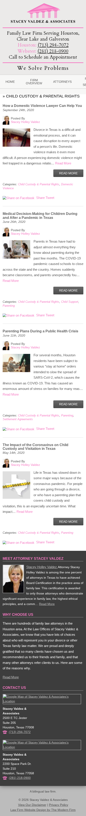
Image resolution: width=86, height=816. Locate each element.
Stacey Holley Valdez (42, 567)
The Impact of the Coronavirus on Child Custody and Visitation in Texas (35, 446)
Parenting (9, 305)
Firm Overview (34, 81)
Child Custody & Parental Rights (38, 184)
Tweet (50, 198)
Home (10, 81)
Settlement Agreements (18, 419)
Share (40, 198)
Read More (63, 163)
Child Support (69, 301)
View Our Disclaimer (32, 805)
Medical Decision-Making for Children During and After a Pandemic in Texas (40, 215)
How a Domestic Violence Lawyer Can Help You (42, 106)
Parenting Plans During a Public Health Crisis (40, 331)
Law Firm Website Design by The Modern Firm (43, 810)
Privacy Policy (58, 805)
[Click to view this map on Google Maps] (42, 701)
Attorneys (62, 81)
